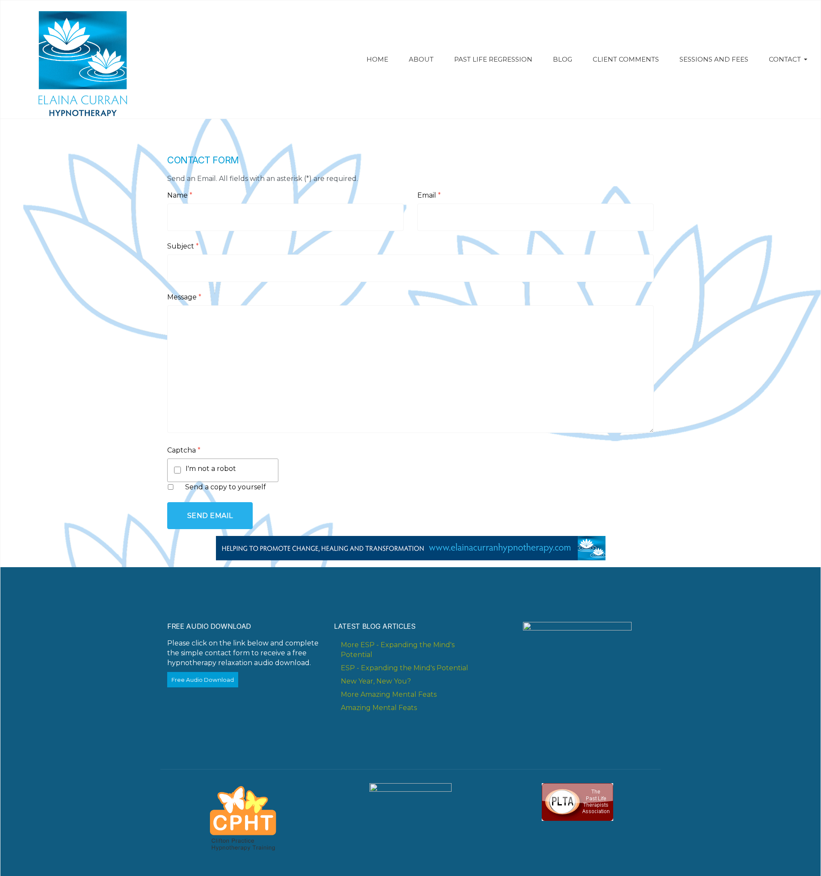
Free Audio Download (202, 679)
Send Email (210, 516)
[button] (790, 59)
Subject (183, 246)
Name (179, 195)
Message (184, 297)
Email (429, 195)
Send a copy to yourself (225, 487)
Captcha (184, 450)
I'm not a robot (211, 469)
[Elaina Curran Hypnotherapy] (80, 59)
